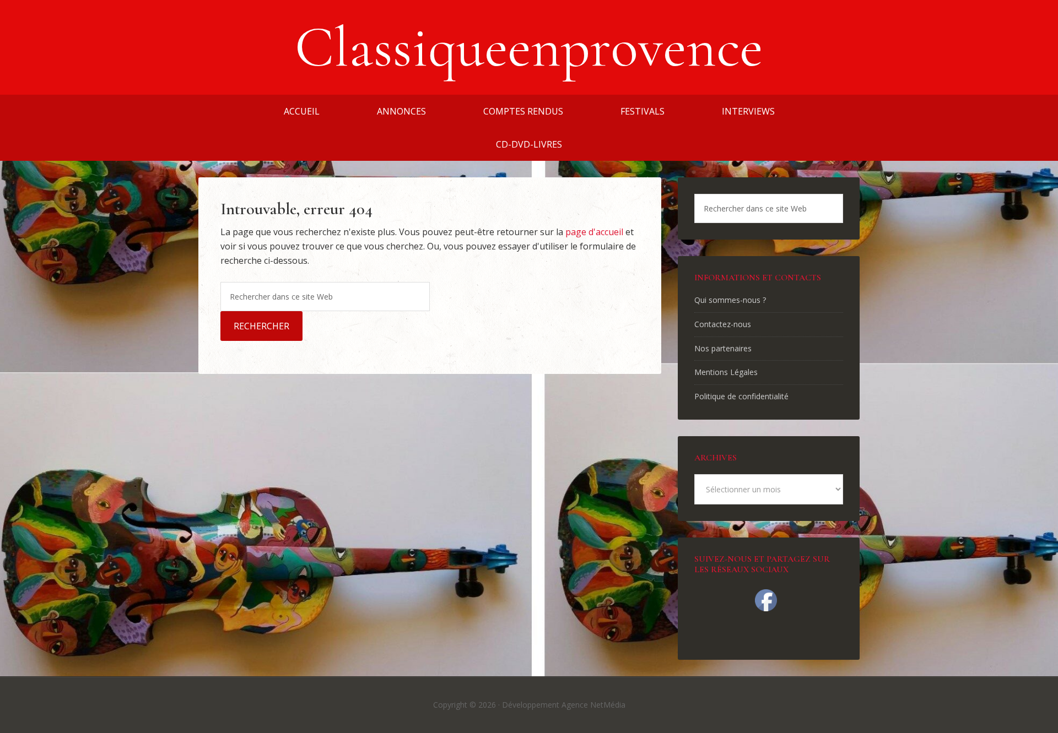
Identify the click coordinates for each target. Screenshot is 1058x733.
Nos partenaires (723, 348)
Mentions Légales (726, 372)
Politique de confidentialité (741, 396)
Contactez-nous (722, 324)
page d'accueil (594, 232)
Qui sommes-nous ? (730, 300)
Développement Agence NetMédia (563, 704)
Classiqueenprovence (529, 47)
